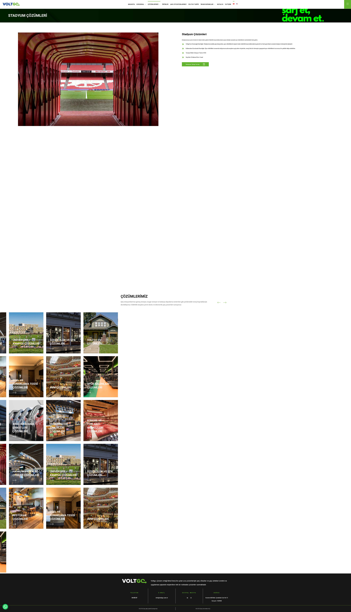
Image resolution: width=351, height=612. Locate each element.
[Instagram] (191, 597)
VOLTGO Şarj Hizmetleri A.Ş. (203, 609)
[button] (195, 64)
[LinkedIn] (187, 597)
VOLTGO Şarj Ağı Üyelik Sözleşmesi (148, 609)
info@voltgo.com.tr (162, 598)
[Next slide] (224, 302)
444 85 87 (134, 598)
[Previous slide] (218, 302)
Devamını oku (159, 15)
